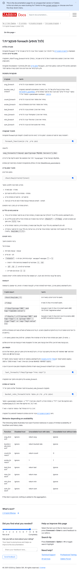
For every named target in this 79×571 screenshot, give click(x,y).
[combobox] (49, 15)
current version (51, 5)
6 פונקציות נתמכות (35, 23)
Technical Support (48, 555)
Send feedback (9, 557)
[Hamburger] (75, 14)
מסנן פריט (34, 66)
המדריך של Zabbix (9, 23)
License (42, 568)
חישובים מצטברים (61, 51)
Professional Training (68, 555)
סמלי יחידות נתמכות (48, 359)
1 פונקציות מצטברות (52, 23)
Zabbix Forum (65, 559)
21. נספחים (23, 23)
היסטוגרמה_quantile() (27, 92)
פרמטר (48, 94)
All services (46, 559)
